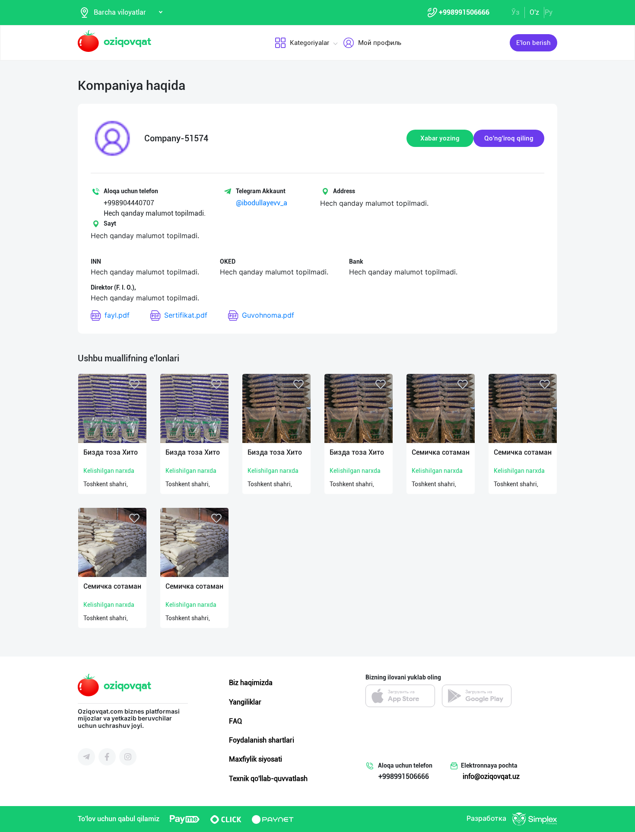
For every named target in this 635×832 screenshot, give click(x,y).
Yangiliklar (245, 702)
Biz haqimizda (251, 683)
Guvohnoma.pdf (268, 315)
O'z (534, 12)
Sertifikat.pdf (185, 315)
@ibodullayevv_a (261, 203)
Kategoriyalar (309, 43)
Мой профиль (379, 43)
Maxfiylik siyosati (255, 759)
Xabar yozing (440, 138)
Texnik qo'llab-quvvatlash (268, 779)
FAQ (235, 721)
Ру (548, 12)
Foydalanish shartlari (261, 740)
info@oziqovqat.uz (491, 776)
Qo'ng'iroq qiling (508, 138)
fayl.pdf (117, 315)
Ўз (515, 12)
